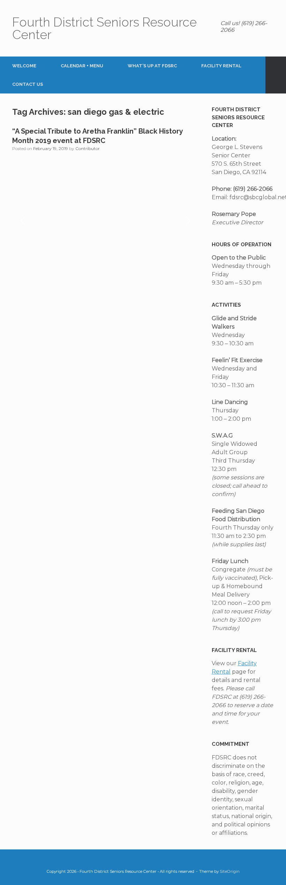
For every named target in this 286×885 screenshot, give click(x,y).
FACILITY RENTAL (221, 65)
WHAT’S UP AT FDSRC (152, 65)
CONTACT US (27, 84)
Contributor (87, 148)
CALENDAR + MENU (82, 65)
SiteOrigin (230, 871)
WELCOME (24, 65)
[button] (275, 75)
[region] (105, 221)
